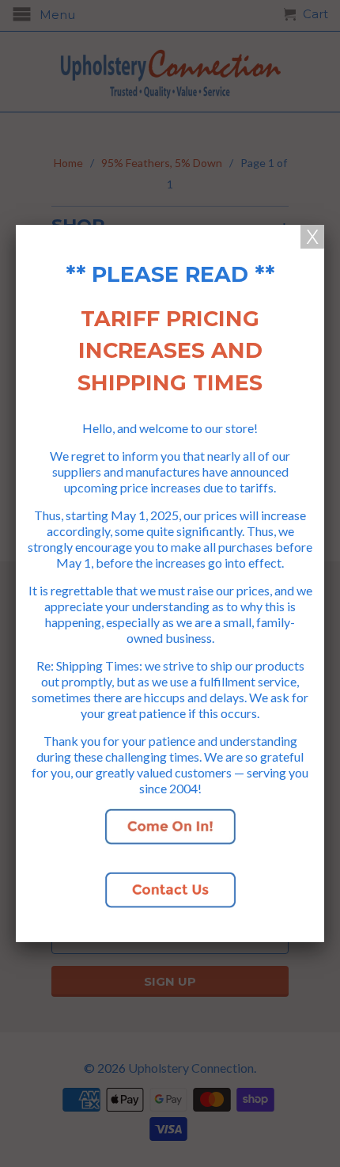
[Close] (312, 237)
